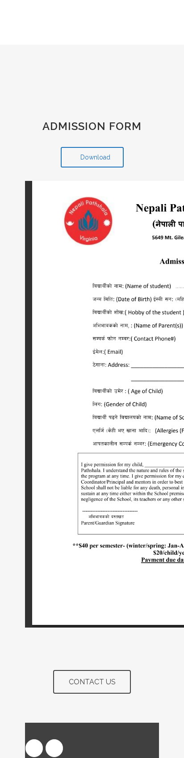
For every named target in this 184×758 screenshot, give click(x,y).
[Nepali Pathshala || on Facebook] (34, 748)
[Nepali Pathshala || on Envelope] (54, 748)
